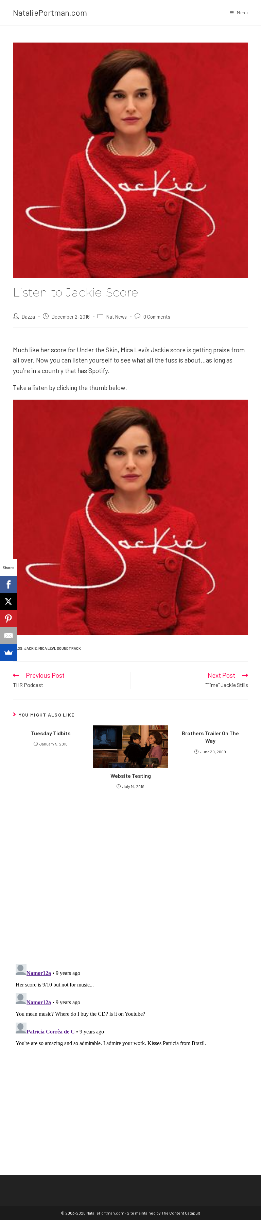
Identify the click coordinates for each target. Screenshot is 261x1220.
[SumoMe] (8, 652)
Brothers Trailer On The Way (210, 737)
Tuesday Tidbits (51, 733)
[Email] (8, 635)
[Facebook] (8, 584)
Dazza (28, 317)
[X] (8, 601)
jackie (30, 648)
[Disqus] (130, 1046)
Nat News (116, 317)
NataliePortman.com (50, 12)
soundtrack (69, 648)
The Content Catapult (180, 1212)
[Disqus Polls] (130, 876)
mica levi (46, 648)
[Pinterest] (8, 618)
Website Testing (130, 775)
